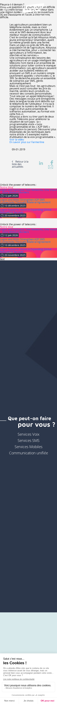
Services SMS (28, 440)
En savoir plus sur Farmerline (27, 142)
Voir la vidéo (17, 139)
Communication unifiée (28, 452)
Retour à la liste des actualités (20, 164)
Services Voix (28, 434)
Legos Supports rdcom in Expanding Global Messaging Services (25, 211)
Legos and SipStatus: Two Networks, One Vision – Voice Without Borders (28, 191)
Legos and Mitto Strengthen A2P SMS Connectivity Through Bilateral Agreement (25, 201)
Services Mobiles (28, 446)
